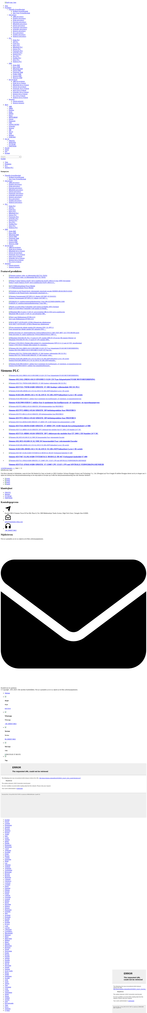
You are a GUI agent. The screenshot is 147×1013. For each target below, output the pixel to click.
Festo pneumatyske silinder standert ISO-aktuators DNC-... (27, 329)
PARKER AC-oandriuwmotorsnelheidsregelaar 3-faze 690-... (28, 303)
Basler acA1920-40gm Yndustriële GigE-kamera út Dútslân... (28, 308)
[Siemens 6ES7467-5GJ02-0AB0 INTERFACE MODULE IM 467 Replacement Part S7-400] (40, 453)
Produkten (8, 164)
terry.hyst (8, 708)
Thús (6, 162)
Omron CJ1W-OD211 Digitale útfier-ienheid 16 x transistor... (28, 345)
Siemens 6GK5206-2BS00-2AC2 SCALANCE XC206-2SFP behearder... (32, 360)
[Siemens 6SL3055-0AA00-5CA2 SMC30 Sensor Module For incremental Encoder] (36, 437)
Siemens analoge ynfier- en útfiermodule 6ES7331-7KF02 (27, 277)
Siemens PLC (9, 167)
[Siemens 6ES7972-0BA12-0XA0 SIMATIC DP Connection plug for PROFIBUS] (36, 414)
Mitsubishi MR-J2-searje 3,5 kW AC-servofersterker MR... (27, 314)
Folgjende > (9, 468)
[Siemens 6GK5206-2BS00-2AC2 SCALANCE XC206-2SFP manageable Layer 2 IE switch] (39, 391)
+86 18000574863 (10, 530)
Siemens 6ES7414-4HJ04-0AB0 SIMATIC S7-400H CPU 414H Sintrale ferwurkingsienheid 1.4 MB (49, 426)
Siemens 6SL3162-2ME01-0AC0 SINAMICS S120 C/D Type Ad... (30, 350)
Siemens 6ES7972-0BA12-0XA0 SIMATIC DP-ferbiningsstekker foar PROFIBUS (42, 418)
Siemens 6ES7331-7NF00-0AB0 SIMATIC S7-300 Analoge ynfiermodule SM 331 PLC (44, 387)
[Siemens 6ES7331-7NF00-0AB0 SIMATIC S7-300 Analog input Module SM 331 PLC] (38, 383)
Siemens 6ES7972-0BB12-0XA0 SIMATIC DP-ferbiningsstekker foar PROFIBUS (42, 410)
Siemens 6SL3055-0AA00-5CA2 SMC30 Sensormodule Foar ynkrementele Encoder (43, 441)
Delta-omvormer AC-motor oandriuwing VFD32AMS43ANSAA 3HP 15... (33, 334)
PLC (6, 166)
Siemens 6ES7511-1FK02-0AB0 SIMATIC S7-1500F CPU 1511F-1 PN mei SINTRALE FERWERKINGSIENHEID (56, 464)
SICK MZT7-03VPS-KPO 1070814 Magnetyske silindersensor (29, 324)
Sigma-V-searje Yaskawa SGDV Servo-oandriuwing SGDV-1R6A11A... (32, 282)
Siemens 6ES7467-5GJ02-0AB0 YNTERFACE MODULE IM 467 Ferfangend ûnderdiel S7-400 (48, 457)
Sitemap (7, 693)
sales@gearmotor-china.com (14, 522)
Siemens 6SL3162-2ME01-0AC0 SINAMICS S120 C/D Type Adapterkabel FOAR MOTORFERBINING (52, 379)
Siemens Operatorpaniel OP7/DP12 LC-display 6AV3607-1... (28, 298)
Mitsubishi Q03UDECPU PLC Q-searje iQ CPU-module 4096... (29, 340)
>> (14, 468)
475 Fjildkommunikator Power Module (21, 288)
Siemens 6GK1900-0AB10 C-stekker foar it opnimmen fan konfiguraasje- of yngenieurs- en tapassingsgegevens (54, 402)
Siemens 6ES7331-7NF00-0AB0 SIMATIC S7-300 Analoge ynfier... (30, 355)
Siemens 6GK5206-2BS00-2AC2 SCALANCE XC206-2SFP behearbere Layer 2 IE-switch (45, 395)
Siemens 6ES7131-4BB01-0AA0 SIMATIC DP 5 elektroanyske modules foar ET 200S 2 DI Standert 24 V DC (53, 433)
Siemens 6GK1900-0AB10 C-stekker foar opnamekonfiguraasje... (30, 366)
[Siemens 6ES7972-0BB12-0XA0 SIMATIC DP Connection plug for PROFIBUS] (36, 406)
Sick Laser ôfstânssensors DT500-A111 (21, 319)
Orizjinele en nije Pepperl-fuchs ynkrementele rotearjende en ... (28, 293)
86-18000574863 (10, 739)
